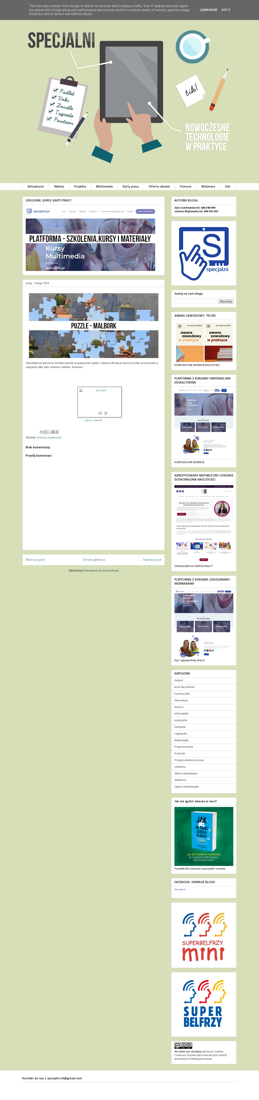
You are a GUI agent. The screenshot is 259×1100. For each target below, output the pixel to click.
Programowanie (183, 746)
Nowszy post (35, 560)
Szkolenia (179, 767)
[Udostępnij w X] (49, 432)
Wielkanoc (180, 780)
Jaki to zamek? (94, 420)
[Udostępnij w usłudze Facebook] (53, 432)
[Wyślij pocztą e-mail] (42, 432)
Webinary (208, 186)
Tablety (59, 186)
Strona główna (94, 560)
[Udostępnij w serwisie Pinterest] (57, 432)
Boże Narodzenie (184, 687)
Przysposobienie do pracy (189, 760)
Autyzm (178, 680)
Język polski (180, 720)
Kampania (180, 727)
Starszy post (152, 560)
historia (41, 437)
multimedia (55, 437)
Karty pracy (131, 186)
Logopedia (180, 733)
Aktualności (36, 186)
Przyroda (179, 753)
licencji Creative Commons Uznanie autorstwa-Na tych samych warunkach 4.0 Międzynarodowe (200, 1055)
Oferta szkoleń (159, 186)
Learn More (208, 10)
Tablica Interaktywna (185, 773)
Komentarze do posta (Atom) (101, 570)
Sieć (228, 186)
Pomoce (185, 186)
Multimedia (104, 186)
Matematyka (181, 740)
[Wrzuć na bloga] (46, 432)
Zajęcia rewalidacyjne (186, 786)
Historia (178, 707)
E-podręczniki (182, 693)
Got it (226, 10)
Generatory (181, 700)
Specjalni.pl (179, 889)
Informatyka (181, 713)
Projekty (80, 186)
